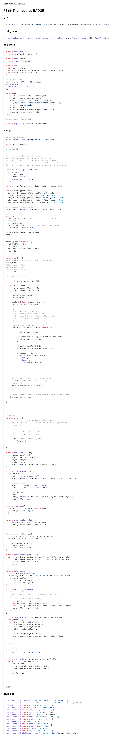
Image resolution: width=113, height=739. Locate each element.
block (6, 4)
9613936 (21, 4)
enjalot (14, 4)
